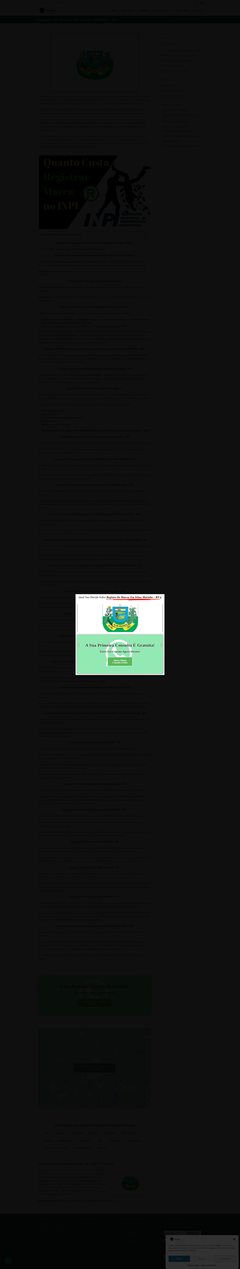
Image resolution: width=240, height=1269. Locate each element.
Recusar (202, 1259)
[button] (234, 1239)
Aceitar (179, 1259)
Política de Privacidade (208, 1265)
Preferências (225, 1259)
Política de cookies (193, 1265)
